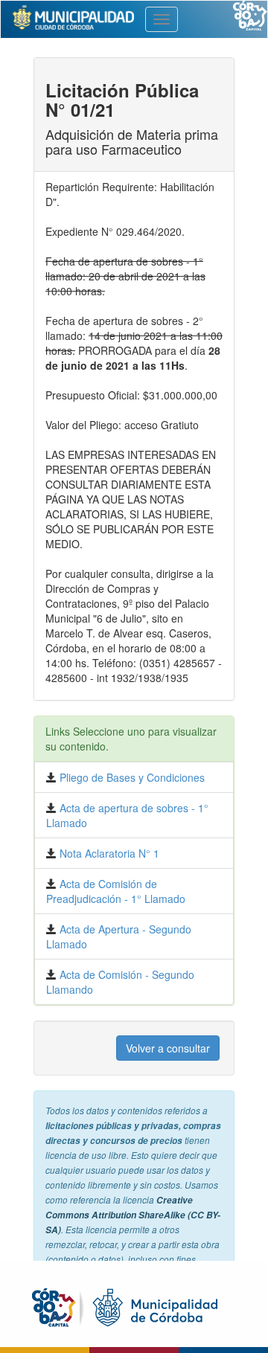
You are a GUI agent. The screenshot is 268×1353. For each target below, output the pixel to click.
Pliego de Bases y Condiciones (131, 777)
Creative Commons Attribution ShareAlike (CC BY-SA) (132, 1215)
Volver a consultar (168, 1048)
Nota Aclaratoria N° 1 (108, 853)
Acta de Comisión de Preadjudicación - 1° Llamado (115, 891)
